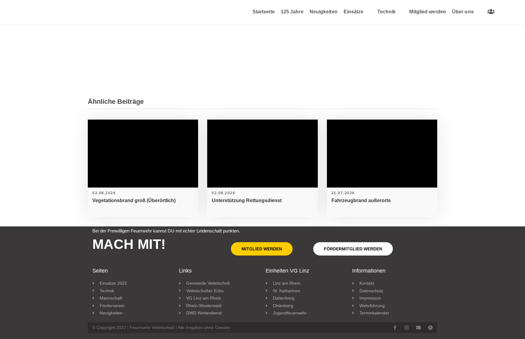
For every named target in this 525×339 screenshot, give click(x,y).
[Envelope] (418, 327)
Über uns (463, 11)
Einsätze (354, 11)
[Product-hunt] (430, 327)
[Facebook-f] (395, 327)
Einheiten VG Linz (287, 271)
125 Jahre (292, 11)
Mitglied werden (427, 11)
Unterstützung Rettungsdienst (247, 200)
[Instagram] (406, 327)
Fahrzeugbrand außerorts (361, 200)
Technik (386, 11)
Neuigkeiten (324, 11)
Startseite (263, 11)
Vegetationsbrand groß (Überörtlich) (134, 200)
